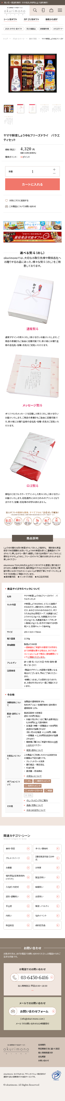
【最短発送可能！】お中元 (44, 858)
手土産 (9, 906)
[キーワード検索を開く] (35, 10)
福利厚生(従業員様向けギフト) (15, 877)
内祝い (9, 915)
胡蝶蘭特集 (44, 28)
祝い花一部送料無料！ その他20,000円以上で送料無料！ (26, 2)
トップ (6, 38)
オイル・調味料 (41, 848)
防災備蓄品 (31, 28)
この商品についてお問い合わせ (22, 206)
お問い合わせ (43, 1060)
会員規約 (42, 1044)
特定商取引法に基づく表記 (49, 1048)
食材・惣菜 (33, 38)
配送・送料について (34, 750)
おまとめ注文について (36, 810)
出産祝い (39, 896)
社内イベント (40, 915)
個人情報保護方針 (45, 1052)
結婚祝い (39, 886)
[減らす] (54, 173)
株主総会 (10, 925)
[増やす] (54, 169)
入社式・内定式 (12, 886)
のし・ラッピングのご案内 (37, 800)
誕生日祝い (40, 877)
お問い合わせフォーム (34, 1011)
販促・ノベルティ (42, 906)
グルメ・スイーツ (18, 38)
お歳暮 (9, 867)
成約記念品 (40, 925)
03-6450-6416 (34, 977)
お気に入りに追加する (18, 200)
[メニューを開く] (60, 10)
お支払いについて (34, 775)
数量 (11, 171)
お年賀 (38, 867)
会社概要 (42, 1056)
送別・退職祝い (12, 896)
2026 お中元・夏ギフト (13, 28)
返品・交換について (34, 805)
